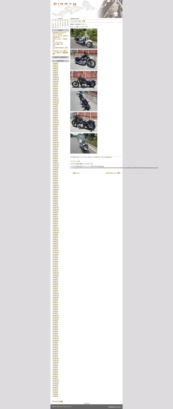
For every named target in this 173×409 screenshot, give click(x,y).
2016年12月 (56, 272)
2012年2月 (55, 376)
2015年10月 (56, 297)
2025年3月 (55, 93)
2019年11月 (56, 209)
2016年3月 (55, 288)
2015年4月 (55, 308)
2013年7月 (55, 345)
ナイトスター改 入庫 (78, 21)
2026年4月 (55, 70)
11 (62, 22)
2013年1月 (55, 356)
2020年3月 (55, 201)
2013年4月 (55, 351)
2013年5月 (55, 349)
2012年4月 (55, 372)
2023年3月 (55, 137)
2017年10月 (56, 254)
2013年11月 (56, 338)
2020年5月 (55, 198)
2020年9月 (55, 191)
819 (54, 40)
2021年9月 (55, 169)
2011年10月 (56, 383)
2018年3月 (55, 245)
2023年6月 (55, 131)
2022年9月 (55, 147)
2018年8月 (55, 236)
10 (60, 22)
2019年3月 (55, 223)
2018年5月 (55, 241)
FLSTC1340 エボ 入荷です (60, 50)
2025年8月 (55, 84)
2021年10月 (56, 167)
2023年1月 (55, 140)
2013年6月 (55, 347)
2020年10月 (56, 189)
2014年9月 (55, 320)
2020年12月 (56, 185)
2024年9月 (55, 104)
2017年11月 (56, 252)
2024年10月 (56, 102)
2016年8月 (55, 279)
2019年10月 (56, 210)
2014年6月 (55, 326)
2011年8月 (55, 387)
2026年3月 (55, 72)
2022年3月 (55, 158)
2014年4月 (55, 329)
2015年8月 (55, 300)
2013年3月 (55, 353)
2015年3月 (55, 309)
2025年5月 (55, 90)
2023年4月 (55, 135)
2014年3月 (55, 331)
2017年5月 (55, 263)
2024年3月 (55, 115)
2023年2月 (55, 138)
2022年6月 (55, 153)
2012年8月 (55, 365)
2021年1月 (55, 183)
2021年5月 (55, 176)
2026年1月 (55, 75)
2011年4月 (55, 394)
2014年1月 (55, 335)
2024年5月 (55, 111)
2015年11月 (56, 295)
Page (77, 157)
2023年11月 (56, 122)
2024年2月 (55, 117)
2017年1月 (55, 270)
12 (65, 22)
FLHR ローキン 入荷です (60, 38)
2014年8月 (55, 322)
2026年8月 (55, 63)
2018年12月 (56, 228)
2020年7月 (55, 194)
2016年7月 (55, 281)
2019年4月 (55, 221)
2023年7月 (55, 129)
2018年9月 (55, 234)
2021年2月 (55, 182)
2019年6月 (55, 218)
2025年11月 (56, 79)
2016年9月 (55, 277)
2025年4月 (55, 92)
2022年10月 (56, 146)
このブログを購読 (58, 401)
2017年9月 (55, 255)
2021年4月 (55, 178)
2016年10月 (56, 275)
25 (62, 25)
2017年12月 (56, 250)
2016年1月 (55, 291)
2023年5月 (55, 133)
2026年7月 (55, 65)
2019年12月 (56, 207)
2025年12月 (56, 77)
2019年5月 (55, 219)
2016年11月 (56, 273)
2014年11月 (56, 317)
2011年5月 (55, 392)
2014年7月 (55, 324)
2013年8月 (55, 344)
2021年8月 (55, 171)
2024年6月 (55, 110)
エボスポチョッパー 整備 (113, 173)
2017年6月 (55, 261)
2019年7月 (55, 216)
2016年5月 (55, 284)
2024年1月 (55, 119)
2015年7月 (55, 302)
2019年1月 (55, 227)
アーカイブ (86, 403)
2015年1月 (55, 313)
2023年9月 (55, 126)
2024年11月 (56, 101)
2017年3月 (55, 266)
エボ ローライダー (57, 42)
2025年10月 (56, 81)
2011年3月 (55, 396)
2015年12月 (56, 293)
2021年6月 (55, 174)
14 (53, 24)
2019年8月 (55, 214)
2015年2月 (55, 311)
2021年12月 (56, 164)
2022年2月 (55, 160)
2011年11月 (56, 381)
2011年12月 (56, 380)
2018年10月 (56, 232)
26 (65, 25)
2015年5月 (55, 306)
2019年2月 (55, 225)
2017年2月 (55, 268)
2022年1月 (55, 162)
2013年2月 (55, 354)
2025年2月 (55, 95)
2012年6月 (55, 369)
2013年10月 (56, 340)
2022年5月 (55, 155)
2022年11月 (56, 144)
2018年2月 (55, 246)
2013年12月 (56, 336)
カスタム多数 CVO (58, 44)
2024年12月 (56, 99)
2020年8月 (55, 192)
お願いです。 (76, 173)
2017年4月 (55, 264)
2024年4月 (55, 113)
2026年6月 (55, 66)
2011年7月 (55, 389)
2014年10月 (56, 318)
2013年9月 (55, 342)
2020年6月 (55, 196)
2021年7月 (55, 173)
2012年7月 (55, 367)
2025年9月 (55, 83)
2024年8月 (55, 106)
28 (53, 26)
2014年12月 (56, 315)
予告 (54, 45)
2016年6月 (55, 282)
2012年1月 (55, 378)
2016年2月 (55, 290)
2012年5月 (55, 371)
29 (55, 26)
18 (62, 24)
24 (60, 25)
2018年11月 (56, 230)
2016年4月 (55, 286)
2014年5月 (55, 327)
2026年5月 (55, 68)
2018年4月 (55, 243)
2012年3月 (55, 374)
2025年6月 (55, 88)
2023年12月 (56, 120)
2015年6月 (55, 304)
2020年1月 (55, 205)
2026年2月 (55, 74)
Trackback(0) (108, 157)
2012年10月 (56, 362)
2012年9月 (55, 363)
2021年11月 (56, 165)
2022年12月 (56, 142)
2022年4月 (55, 156)
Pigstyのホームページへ (114, 407)
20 (67, 24)
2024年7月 (55, 108)
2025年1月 (55, 97)
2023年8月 (55, 128)
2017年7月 (55, 259)
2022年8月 (55, 149)
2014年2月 (55, 333)
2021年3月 (55, 180)
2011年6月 (55, 390)
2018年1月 (55, 248)
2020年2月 (55, 203)
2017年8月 (55, 257)
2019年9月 (55, 212)
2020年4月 (55, 200)
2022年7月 (55, 151)
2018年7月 (55, 237)
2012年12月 (56, 358)
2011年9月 (55, 385)
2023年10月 (56, 124)
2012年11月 (56, 360)
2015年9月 (55, 299)
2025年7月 (55, 86)
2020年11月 (56, 187)
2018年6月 (55, 239)
